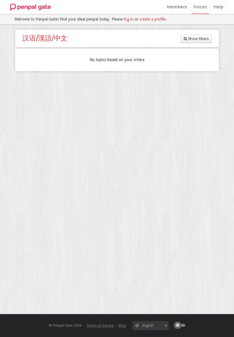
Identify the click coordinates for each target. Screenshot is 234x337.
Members (177, 6)
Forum (200, 6)
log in (129, 19)
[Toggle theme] (181, 325)
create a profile (153, 19)
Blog (122, 325)
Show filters (198, 39)
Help (218, 6)
